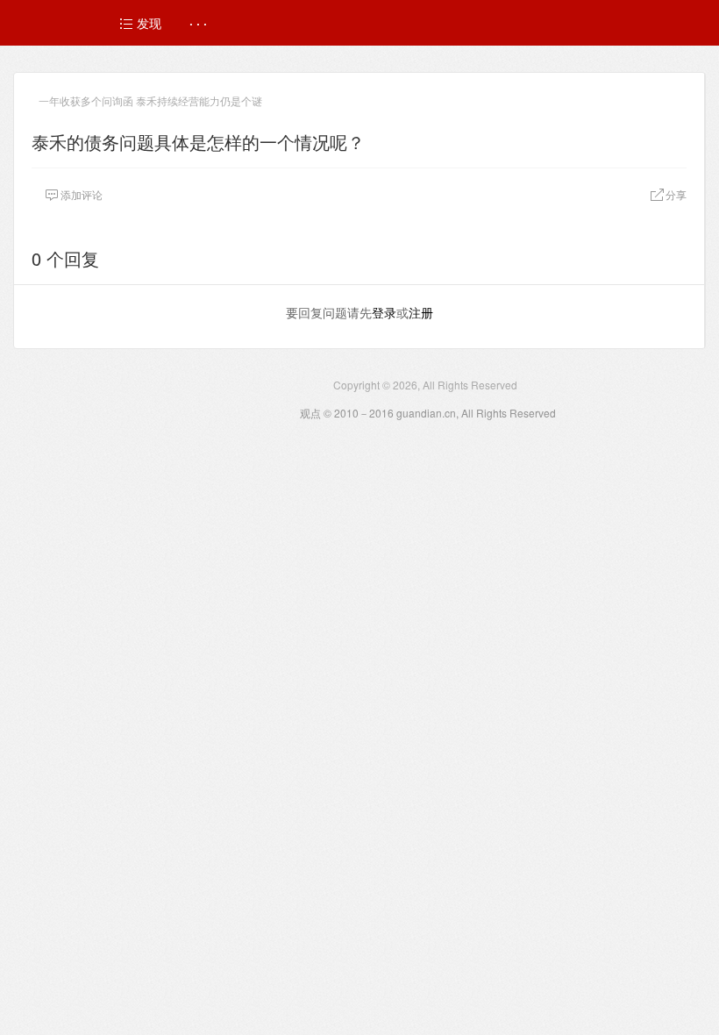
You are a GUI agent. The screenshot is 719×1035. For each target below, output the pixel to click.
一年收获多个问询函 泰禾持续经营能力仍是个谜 (150, 100)
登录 (384, 312)
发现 (147, 23)
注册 (421, 312)
